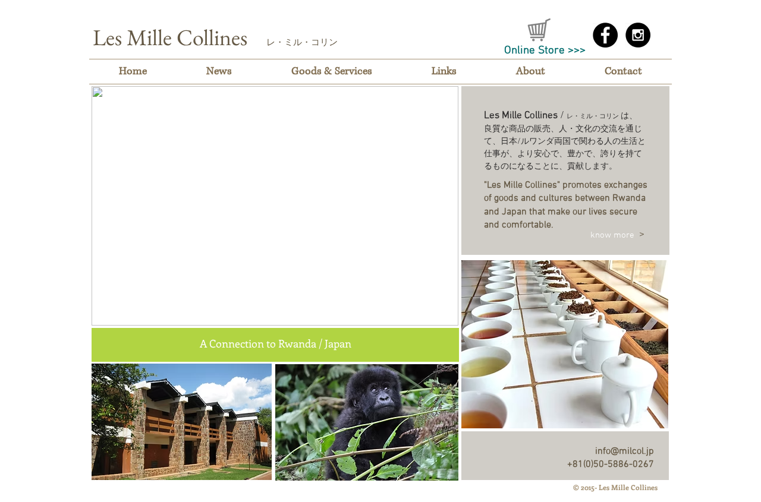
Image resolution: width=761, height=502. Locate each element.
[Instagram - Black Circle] (637, 35)
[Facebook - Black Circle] (605, 35)
